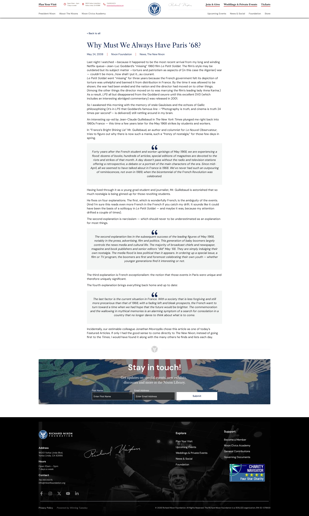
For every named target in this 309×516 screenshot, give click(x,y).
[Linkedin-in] (77, 493)
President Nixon (47, 13)
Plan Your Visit (184, 441)
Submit (197, 396)
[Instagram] (50, 493)
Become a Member (235, 439)
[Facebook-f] (41, 493)
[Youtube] (68, 493)
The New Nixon (156, 54)
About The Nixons (68, 13)
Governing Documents (237, 457)
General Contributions (237, 451)
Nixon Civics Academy (94, 13)
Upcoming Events (216, 13)
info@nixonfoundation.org (115, 5)
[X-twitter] (59, 493)
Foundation (255, 13)
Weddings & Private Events (191, 453)
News (143, 54)
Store (267, 13)
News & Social (237, 13)
